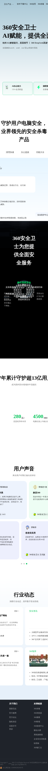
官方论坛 (12, 717)
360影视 (37, 722)
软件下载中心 (22, 4)
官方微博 (12, 713)
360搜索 (37, 717)
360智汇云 (38, 748)
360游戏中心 (39, 726)
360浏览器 (38, 713)
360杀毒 (41, 4)
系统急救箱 (38, 735)
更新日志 (12, 709)
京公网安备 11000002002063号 (13, 768)
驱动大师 (37, 730)
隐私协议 (12, 722)
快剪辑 (36, 743)
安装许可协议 (12, 727)
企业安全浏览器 (40, 739)
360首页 (33, 4)
